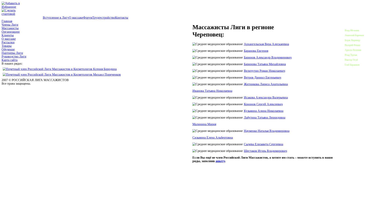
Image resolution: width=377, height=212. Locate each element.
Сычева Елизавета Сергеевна (263, 144)
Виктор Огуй (351, 59)
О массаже (76, 17)
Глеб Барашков (352, 64)
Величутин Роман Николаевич (264, 70)
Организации (11, 31)
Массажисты (10, 28)
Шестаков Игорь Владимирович (265, 151)
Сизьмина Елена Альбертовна (212, 137)
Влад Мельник (352, 30)
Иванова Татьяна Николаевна (212, 90)
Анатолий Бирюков (354, 35)
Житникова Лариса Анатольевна (266, 84)
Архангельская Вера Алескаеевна (266, 44)
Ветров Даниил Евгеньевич (262, 77)
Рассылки (8, 42)
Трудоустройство (103, 17)
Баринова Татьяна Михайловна (265, 64)
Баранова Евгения (256, 50)
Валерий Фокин (352, 45)
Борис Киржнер (352, 40)
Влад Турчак (351, 55)
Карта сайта (9, 60)
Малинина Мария (204, 124)
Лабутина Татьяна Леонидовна (264, 117)
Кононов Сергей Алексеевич (263, 104)
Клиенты (8, 35)
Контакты (121, 17)
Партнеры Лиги (12, 53)
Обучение (8, 49)
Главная (7, 21)
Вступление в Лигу (56, 17)
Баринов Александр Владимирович (268, 57)
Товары (7, 46)
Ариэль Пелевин (353, 50)
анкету (220, 161)
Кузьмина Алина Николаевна (263, 110)
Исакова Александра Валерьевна (266, 97)
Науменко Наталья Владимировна (266, 130)
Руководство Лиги (14, 56)
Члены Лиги (10, 24)
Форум (87, 17)
